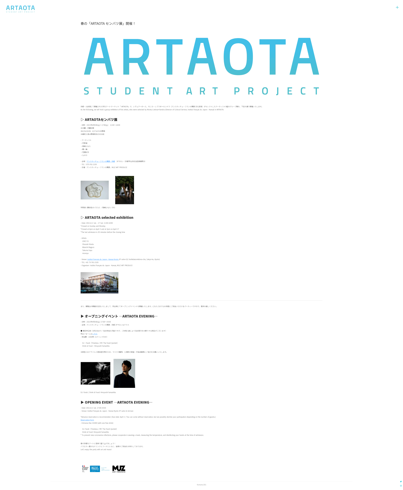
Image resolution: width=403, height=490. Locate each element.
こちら (94, 334)
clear (397, 7)
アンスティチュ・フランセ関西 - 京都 (101, 161)
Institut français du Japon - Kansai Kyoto (103, 259)
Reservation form (87, 420)
